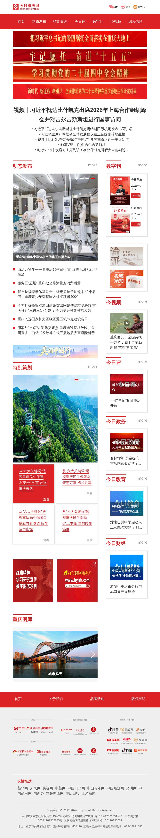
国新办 (39, 793)
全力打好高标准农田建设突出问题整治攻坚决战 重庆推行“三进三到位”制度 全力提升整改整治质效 (57, 308)
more (93, 165)
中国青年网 (96, 788)
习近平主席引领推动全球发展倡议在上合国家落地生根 (83, 134)
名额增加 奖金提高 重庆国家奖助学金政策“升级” (126, 461)
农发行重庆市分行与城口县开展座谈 (126, 589)
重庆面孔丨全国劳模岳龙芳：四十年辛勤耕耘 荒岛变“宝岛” (126, 342)
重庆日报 (73, 793)
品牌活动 (97, 698)
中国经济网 (115, 788)
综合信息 (135, 21)
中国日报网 (76, 788)
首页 (21, 21)
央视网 (48, 788)
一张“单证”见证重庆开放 (125, 403)
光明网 (131, 788)
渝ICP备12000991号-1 (109, 816)
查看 (46, 499)
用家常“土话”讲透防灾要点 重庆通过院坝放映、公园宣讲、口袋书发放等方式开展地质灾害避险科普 (56, 330)
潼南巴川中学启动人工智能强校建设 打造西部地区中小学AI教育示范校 (126, 525)
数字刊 (98, 21)
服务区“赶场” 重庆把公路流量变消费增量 (49, 283)
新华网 (23, 788)
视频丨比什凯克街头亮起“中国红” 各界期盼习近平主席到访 (83, 139)
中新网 (60, 788)
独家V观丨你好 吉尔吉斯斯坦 (83, 144)
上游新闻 (89, 793)
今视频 (115, 21)
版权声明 (138, 698)
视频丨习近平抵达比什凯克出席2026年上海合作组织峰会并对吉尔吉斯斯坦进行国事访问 (80, 114)
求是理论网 (55, 793)
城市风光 (55, 673)
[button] (76, 178)
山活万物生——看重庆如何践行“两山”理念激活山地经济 (57, 272)
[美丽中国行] (55, 351)
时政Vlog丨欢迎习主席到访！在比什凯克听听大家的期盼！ (83, 149)
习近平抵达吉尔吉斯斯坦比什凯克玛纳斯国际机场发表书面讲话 (83, 128)
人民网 (35, 788)
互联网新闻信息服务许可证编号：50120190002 (93, 820)
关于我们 (56, 698)
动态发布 (39, 21)
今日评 (80, 21)
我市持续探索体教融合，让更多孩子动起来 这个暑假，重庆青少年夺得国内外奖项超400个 (57, 294)
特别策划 (60, 21)
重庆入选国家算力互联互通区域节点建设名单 (53, 319)
